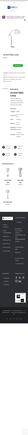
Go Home (9, 81)
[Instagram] (16, 281)
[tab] (5, 89)
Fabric (18, 122)
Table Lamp (18, 79)
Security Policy (7, 247)
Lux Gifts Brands (19, 263)
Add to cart (18, 65)
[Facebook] (16, 278)
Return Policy (6, 243)
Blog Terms (18, 252)
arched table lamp (10, 77)
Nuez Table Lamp (7, 202)
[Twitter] (20, 278)
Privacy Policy (6, 251)
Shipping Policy (7, 240)
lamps (23, 77)
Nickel (18, 124)
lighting (5, 79)
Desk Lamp (19, 77)
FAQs (16, 237)
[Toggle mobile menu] (25, 20)
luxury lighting (11, 79)
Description (5, 88)
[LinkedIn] (20, 281)
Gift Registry (18, 228)
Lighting (11, 73)
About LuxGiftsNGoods (7, 231)
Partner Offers (18, 230)
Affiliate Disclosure (6, 226)
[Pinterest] (23, 278)
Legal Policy (6, 236)
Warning (17, 241)
